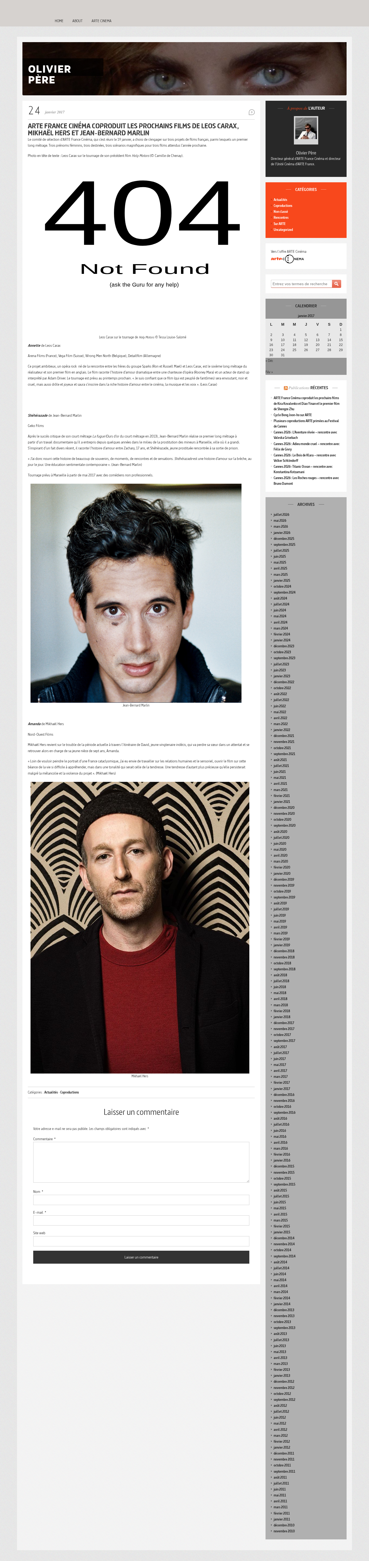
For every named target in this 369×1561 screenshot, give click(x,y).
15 (341, 340)
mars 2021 (281, 790)
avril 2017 (280, 1070)
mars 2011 (281, 1507)
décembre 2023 (284, 646)
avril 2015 (280, 1214)
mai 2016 (280, 1136)
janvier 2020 (282, 873)
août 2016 (280, 1118)
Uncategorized (283, 229)
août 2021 (280, 760)
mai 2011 (280, 1495)
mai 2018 (280, 993)
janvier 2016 (282, 1160)
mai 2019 (280, 921)
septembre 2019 (284, 897)
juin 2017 (280, 1059)
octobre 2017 (282, 1034)
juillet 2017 (281, 1053)
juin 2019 (280, 915)
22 (341, 345)
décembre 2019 (284, 879)
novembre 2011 (284, 1459)
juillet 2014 (281, 1268)
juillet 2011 (281, 1483)
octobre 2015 (282, 1178)
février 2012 (282, 1441)
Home (59, 20)
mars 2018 (281, 1005)
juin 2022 (280, 706)
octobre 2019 (282, 891)
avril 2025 (280, 568)
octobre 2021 (282, 748)
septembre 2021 (284, 754)
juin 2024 (280, 610)
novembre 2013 (284, 1316)
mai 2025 (280, 562)
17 (283, 345)
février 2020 (282, 867)
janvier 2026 (282, 532)
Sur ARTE (280, 223)
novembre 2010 (284, 1531)
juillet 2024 (281, 604)
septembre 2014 (285, 1256)
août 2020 (280, 831)
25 (294, 350)
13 (318, 340)
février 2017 (282, 1082)
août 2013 (280, 1333)
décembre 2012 (284, 1381)
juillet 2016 (281, 1124)
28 (329, 350)
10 (283, 340)
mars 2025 (281, 574)
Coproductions (69, 1092)
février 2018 (282, 1011)
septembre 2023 (284, 658)
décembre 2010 (284, 1525)
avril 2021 (280, 783)
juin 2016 (280, 1130)
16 (271, 345)
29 (341, 350)
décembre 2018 (284, 951)
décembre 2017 (284, 1023)
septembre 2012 (284, 1399)
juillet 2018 (281, 981)
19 (306, 345)
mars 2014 (281, 1292)
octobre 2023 (282, 652)
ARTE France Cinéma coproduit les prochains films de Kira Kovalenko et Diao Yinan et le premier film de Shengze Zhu (307, 403)
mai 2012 (280, 1423)
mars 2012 (281, 1435)
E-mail (39, 1212)
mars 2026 (281, 526)
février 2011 (282, 1513)
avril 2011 (280, 1501)
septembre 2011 (284, 1471)
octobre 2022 (282, 688)
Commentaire (44, 1138)
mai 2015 (280, 1208)
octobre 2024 (282, 586)
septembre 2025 (284, 544)
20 (318, 345)
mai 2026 (280, 520)
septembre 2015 (284, 1184)
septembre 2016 (285, 1112)
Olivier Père (306, 153)
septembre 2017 (284, 1040)
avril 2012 (280, 1429)
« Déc (269, 360)
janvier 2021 (282, 801)
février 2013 (282, 1369)
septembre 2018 (285, 969)
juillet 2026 (281, 514)
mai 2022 (280, 712)
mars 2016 (281, 1148)
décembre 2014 (284, 1238)
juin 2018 (280, 987)
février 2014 (282, 1298)
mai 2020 (280, 849)
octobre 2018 (282, 963)
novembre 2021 (284, 741)
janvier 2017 (282, 1088)
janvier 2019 (282, 945)
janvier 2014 (282, 1304)
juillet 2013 (281, 1340)
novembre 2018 (284, 957)
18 (294, 345)
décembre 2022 (284, 682)
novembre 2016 (284, 1100)
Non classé (281, 211)
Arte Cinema (102, 20)
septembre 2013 (284, 1327)
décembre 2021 (284, 736)
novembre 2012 (284, 1387)
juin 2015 (280, 1202)
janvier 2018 (282, 1017)
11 (294, 340)
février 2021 (282, 795)
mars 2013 (281, 1363)
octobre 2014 (282, 1250)
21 (329, 345)
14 (329, 340)
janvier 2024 (282, 640)
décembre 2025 (284, 538)
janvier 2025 (282, 580)
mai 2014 (280, 1280)
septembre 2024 (285, 592)
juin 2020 (280, 843)
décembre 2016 (284, 1094)
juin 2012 (280, 1417)
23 (271, 350)
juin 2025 (280, 556)
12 (306, 340)
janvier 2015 (282, 1232)
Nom (38, 1191)
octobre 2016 (282, 1106)
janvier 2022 (282, 730)
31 (283, 355)
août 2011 (280, 1477)
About (77, 20)
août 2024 (280, 598)
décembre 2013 (284, 1310)
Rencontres (281, 217)
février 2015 (282, 1226)
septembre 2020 (285, 825)
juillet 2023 (281, 664)
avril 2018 (280, 999)
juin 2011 (280, 1489)
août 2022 (280, 694)
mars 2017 (281, 1076)
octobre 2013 (282, 1322)
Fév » (269, 371)
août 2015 (280, 1190)
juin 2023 (280, 670)
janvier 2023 (282, 676)
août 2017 (280, 1047)
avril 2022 (280, 718)
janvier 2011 (282, 1519)
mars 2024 (281, 628)
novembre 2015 (284, 1172)
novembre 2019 (284, 885)
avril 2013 (280, 1357)
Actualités (51, 1092)
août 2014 (280, 1262)
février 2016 (282, 1154)
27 (318, 350)
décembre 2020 (284, 807)
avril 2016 (280, 1142)
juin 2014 (280, 1274)
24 (283, 350)
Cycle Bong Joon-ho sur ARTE (293, 415)
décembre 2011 (284, 1453)
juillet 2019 (281, 909)
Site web (39, 1232)
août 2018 (280, 975)
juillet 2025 (281, 550)
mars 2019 (281, 933)
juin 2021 (280, 771)
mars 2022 (281, 724)
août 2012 (280, 1405)
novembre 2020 (284, 813)
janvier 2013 (282, 1375)
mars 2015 (281, 1220)
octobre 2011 (282, 1465)
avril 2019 (280, 927)
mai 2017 (280, 1064)
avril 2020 (280, 855)
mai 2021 (280, 777)
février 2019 (282, 939)
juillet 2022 (281, 700)
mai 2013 (280, 1352)
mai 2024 (280, 616)
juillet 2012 (281, 1411)
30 (271, 355)
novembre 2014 (284, 1244)
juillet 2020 (281, 837)
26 (306, 350)
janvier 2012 (282, 1447)
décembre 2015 (284, 1166)
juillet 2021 (281, 765)
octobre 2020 (282, 819)
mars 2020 (281, 861)
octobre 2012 (282, 1393)
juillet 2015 (281, 1196)
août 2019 (280, 903)
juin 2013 (280, 1346)
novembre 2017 (284, 1029)
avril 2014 (280, 1286)
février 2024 (282, 634)
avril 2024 (280, 622)
